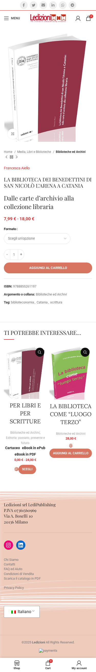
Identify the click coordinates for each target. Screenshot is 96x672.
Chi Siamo (11, 560)
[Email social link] (43, 5)
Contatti (9, 564)
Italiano (24, 611)
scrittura (56, 302)
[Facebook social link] (24, 5)
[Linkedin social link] (53, 5)
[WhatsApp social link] (63, 5)
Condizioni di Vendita (19, 574)
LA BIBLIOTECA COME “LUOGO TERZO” (70, 414)
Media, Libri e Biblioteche (34, 152)
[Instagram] (8, 545)
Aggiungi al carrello (48, 268)
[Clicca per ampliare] (13, 134)
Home (8, 152)
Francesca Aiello (17, 168)
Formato (10, 229)
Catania (42, 302)
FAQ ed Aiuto (13, 569)
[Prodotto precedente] (6, 157)
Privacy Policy (14, 588)
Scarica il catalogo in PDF (22, 578)
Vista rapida (39, 352)
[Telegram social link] (72, 5)
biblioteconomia (22, 302)
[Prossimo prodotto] (16, 157)
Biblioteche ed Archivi (71, 152)
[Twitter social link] (33, 5)
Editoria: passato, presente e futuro (25, 440)
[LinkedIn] (20, 545)
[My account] (78, 18)
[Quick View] (16, 469)
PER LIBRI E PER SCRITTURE (25, 413)
